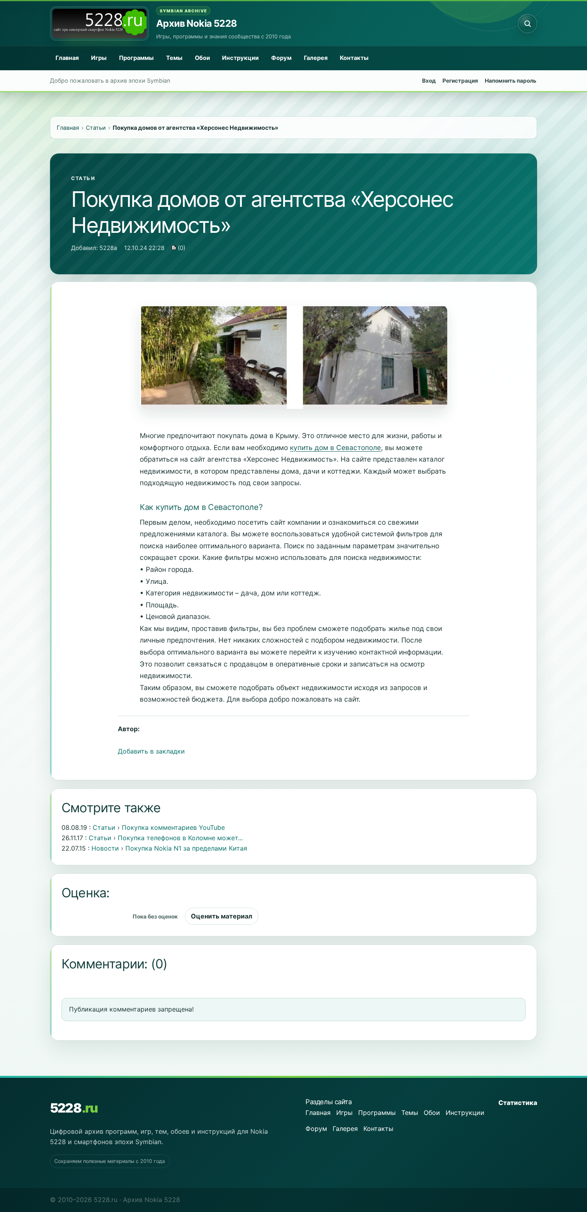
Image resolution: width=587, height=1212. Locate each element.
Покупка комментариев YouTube (173, 827)
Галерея (315, 57)
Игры (99, 57)
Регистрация (460, 80)
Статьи (83, 178)
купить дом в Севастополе (335, 447)
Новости (105, 848)
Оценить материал (221, 916)
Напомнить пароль (510, 80)
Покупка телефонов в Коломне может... (180, 838)
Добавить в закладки (151, 751)
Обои (202, 57)
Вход (429, 80)
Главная (67, 57)
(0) (180, 248)
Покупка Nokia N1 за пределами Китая (186, 848)
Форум (281, 57)
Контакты (354, 57)
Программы (136, 57)
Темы (174, 57)
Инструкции (240, 57)
